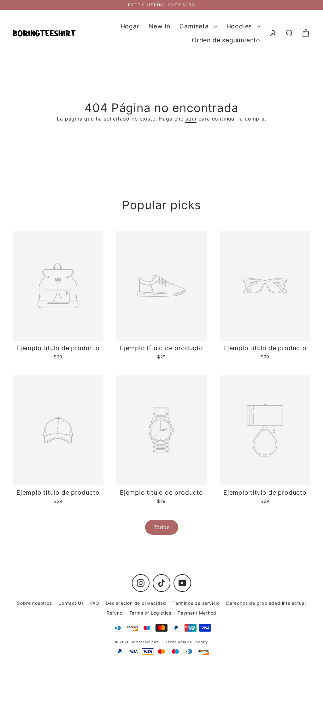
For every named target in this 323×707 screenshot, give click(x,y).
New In (159, 26)
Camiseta (194, 26)
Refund (115, 613)
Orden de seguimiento (226, 40)
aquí (191, 118)
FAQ (94, 603)
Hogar (129, 26)
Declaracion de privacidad (136, 603)
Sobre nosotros (34, 603)
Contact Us (71, 603)
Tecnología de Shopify (187, 642)
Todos (162, 527)
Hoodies (240, 26)
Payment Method (197, 613)
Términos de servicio (196, 603)
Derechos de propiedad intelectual (266, 603)
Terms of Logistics (150, 613)
